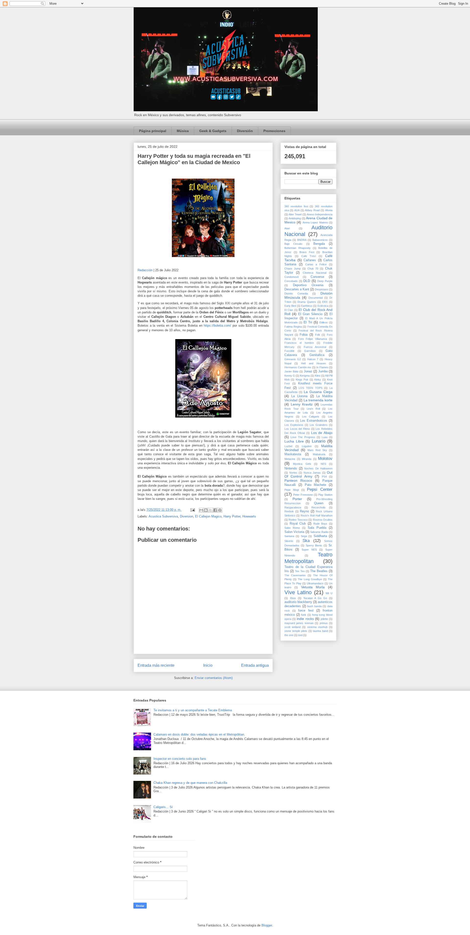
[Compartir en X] (210, 510)
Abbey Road (312, 210)
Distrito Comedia (296, 293)
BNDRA (301, 239)
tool (300, 635)
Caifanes (310, 260)
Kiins (317, 375)
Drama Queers (306, 301)
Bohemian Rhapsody (297, 247)
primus (324, 623)
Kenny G (289, 375)
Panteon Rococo (298, 480)
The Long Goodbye (310, 579)
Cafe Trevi (308, 256)
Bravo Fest (306, 252)
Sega (304, 536)
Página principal (152, 131)
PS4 (324, 476)
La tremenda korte (318, 400)
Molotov (325, 458)
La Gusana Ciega (318, 392)
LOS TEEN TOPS (310, 387)
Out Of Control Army (308, 474)
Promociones (274, 131)
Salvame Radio (319, 531)
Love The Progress (303, 437)
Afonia (328, 210)
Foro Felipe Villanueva (312, 338)
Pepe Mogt (291, 489)
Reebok (289, 511)
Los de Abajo (321, 433)
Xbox (293, 598)
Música (183, 131)
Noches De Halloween (318, 468)
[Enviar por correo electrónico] (201, 510)
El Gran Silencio (310, 314)
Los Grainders (319, 424)
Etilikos (323, 322)
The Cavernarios (295, 575)
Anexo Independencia (319, 214)
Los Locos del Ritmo (297, 428)
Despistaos (321, 289)
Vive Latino (298, 592)
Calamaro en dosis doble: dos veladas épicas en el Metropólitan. (199, 734)
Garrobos (310, 350)
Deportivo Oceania (308, 285)
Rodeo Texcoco (298, 519)
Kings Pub (302, 379)
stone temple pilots (295, 630)
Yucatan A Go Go (315, 598)
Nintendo (290, 468)
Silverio (288, 541)
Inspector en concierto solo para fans (179, 759)
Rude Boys (320, 523)
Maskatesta (292, 454)
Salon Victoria (294, 532)
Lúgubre (307, 446)
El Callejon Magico (208, 516)
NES (323, 463)
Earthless (306, 305)
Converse (317, 277)
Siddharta (320, 536)
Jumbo (323, 371)
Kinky (317, 379)
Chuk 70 (312, 268)
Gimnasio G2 (292, 359)
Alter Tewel (295, 214)
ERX (325, 301)
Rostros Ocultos (322, 519)
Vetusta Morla (313, 587)
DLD (306, 281)
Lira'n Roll (313, 408)
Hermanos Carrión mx (297, 367)
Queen (318, 503)
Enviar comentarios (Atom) (214, 678)
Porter (297, 499)
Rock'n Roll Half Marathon (316, 515)
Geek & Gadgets (212, 131)
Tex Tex (300, 571)
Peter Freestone (303, 494)
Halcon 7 (312, 359)
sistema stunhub (317, 627)
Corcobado (291, 281)
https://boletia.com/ (217, 325)
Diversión (245, 131)
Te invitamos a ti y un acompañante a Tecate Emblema (192, 710)
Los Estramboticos (313, 420)
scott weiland (292, 627)
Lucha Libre (294, 441)
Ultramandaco (315, 583)
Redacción (145, 270)
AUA (297, 210)
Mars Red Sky (317, 450)
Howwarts (249, 516)
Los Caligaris (310, 416)
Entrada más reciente (156, 665)
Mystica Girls (302, 463)
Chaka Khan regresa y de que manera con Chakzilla (190, 783)
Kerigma (305, 375)
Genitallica (316, 355)
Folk (317, 334)
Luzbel (288, 446)
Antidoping (295, 218)
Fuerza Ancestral (315, 346)
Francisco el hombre (299, 342)
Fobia (303, 334)
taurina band (320, 630)
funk (303, 614)
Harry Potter (231, 516)
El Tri (308, 322)
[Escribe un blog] (205, 510)
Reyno (304, 511)
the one (288, 635)
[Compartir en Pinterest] (219, 510)
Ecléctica (322, 305)
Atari (287, 228)
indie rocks (305, 619)
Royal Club (298, 523)
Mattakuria (319, 454)
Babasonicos (320, 239)
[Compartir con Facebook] (215, 510)
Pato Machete (315, 485)
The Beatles (319, 571)
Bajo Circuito (293, 243)
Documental (315, 297)
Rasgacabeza (292, 507)
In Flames (322, 367)
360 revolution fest (296, 206)
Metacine (289, 458)
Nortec (293, 472)
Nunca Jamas (312, 472)
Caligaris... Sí (163, 807)
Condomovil (291, 276)
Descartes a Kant (296, 289)
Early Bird (290, 305)
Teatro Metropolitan (308, 558)
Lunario (318, 441)
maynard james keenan (299, 623)
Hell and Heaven (313, 363)
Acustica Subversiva (163, 516)
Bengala (319, 244)
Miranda (306, 458)
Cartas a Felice (316, 264)
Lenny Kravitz (302, 404)
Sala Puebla (317, 527)
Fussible (289, 350)
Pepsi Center (319, 489)
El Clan (288, 309)
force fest (305, 610)
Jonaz (308, 371)
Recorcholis (318, 507)
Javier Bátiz (291, 371)
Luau (325, 437)
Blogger (266, 925)
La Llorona (299, 396)
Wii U (329, 593)
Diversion (186, 516)
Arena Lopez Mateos (315, 222)
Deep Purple (324, 281)
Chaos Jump (292, 268)
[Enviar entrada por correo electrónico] (192, 510)
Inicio (207, 665)
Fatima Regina (293, 326)
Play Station (325, 494)
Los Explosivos (293, 424)
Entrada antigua (255, 665)
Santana (289, 536)
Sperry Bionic (314, 545)
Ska (306, 540)
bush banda (314, 606)
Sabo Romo (292, 527)
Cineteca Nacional (314, 272)
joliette (324, 618)
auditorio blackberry (298, 602)
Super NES (309, 549)
